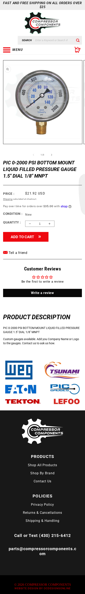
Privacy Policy (42, 505)
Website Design (26, 588)
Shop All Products (42, 465)
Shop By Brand (42, 473)
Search (27, 40)
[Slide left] (33, 154)
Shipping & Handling (42, 521)
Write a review (42, 293)
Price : (8, 194)
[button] (23, 49)
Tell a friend (17, 253)
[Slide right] (51, 154)
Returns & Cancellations (42, 513)
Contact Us (43, 481)
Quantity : (12, 222)
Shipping (8, 199)
